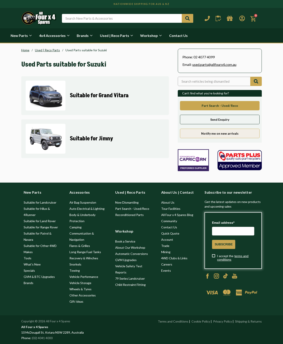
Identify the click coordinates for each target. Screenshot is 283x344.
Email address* (223, 222)
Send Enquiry (219, 119)
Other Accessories (82, 295)
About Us (167, 202)
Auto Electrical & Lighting (87, 208)
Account (167, 239)
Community (169, 221)
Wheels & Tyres (80, 289)
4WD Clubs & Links (174, 258)
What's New (32, 264)
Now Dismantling (127, 202)
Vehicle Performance (83, 277)
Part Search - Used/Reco (132, 208)
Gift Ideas (76, 301)
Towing (74, 270)
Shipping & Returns (248, 321)
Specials (29, 270)
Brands (83, 35)
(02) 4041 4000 (42, 338)
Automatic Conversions (131, 254)
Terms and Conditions (173, 321)
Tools (27, 258)
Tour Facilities (170, 208)
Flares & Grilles (79, 246)
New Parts (19, 35)
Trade (165, 246)
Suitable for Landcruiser (40, 202)
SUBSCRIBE (224, 244)
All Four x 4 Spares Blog (177, 215)
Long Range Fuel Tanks (85, 252)
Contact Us (178, 35)
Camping (75, 227)
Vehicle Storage (80, 283)
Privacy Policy (222, 321)
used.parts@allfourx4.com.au (214, 64)
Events (166, 270)
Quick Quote (170, 233)
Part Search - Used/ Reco (220, 105)
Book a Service (125, 241)
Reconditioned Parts (129, 215)
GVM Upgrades (126, 260)
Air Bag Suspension (82, 202)
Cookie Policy (200, 321)
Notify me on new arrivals (220, 133)
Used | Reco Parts (114, 35)
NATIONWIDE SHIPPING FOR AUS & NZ (141, 3)
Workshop (149, 35)
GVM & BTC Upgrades (39, 277)
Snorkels (75, 264)
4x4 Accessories (52, 35)
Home (25, 50)
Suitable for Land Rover (40, 221)
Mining (165, 252)
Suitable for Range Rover (41, 227)
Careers (166, 264)
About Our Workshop (130, 247)
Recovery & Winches (83, 258)
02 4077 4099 (204, 57)
